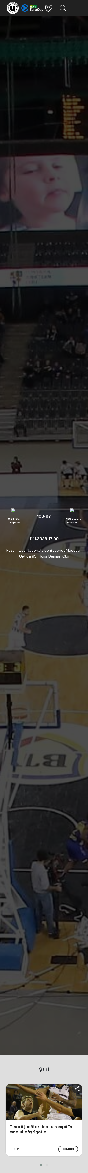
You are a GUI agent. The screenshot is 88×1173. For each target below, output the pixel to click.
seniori (68, 1149)
